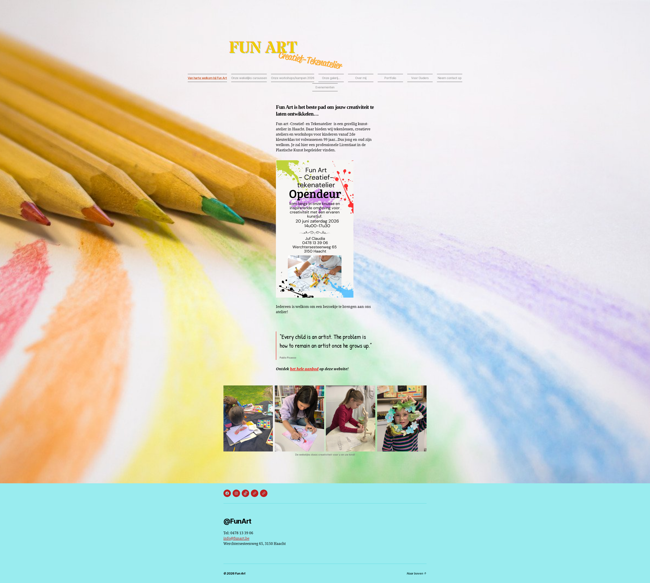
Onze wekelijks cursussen (249, 78)
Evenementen (325, 87)
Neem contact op (450, 78)
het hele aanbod (304, 369)
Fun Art (263, 48)
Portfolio (390, 78)
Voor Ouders (420, 78)
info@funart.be (236, 538)
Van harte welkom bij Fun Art (207, 78)
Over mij (360, 78)
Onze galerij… (331, 78)
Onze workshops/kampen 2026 (292, 78)
